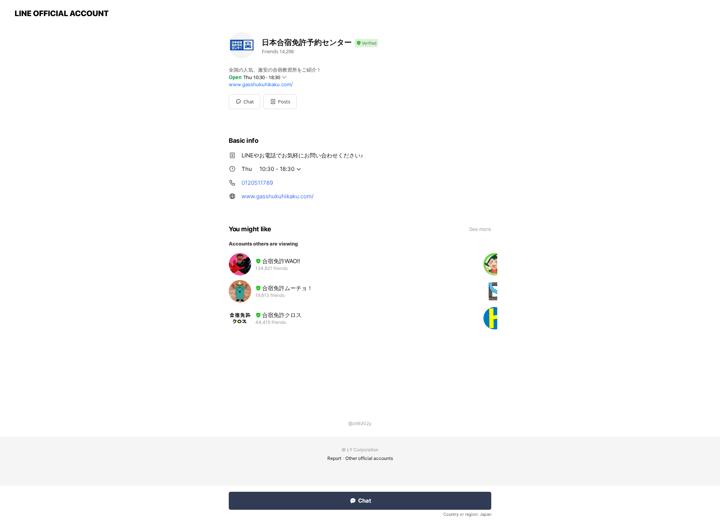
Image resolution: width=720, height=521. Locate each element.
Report (334, 458)
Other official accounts (369, 458)
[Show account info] (366, 43)
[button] (280, 101)
